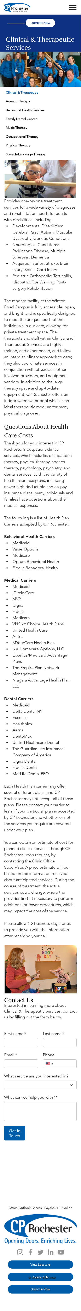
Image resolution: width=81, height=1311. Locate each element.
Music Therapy (16, 128)
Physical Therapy (18, 145)
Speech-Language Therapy (25, 154)
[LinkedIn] (51, 1252)
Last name (53, 1033)
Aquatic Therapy (18, 101)
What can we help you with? (31, 1097)
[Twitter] (40, 1252)
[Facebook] (30, 1252)
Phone (48, 1054)
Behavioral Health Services (25, 110)
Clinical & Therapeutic (22, 92)
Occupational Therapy (22, 137)
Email (10, 1054)
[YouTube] (61, 1252)
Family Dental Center (21, 119)
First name (15, 1033)
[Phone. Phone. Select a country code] (49, 1063)
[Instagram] (20, 1252)
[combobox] (40, 1085)
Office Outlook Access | (26, 1208)
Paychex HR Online (58, 1208)
